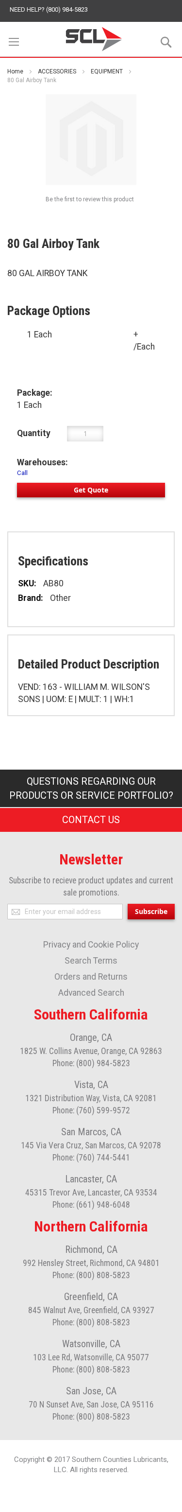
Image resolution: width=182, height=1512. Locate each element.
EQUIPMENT (107, 71)
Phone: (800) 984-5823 (91, 1063)
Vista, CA (91, 1084)
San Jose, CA (91, 1391)
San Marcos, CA (91, 1132)
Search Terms (91, 961)
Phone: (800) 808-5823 (91, 1275)
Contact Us (91, 820)
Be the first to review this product (90, 199)
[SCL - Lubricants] (94, 39)
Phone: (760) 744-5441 (91, 1157)
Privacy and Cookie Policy (91, 944)
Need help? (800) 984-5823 (49, 9)
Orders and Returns (91, 977)
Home (15, 71)
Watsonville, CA (91, 1344)
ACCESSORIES (57, 71)
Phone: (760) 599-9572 (91, 1110)
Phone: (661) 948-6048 (91, 1205)
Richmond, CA (91, 1249)
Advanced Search (91, 993)
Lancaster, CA (91, 1179)
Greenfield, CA (91, 1296)
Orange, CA (91, 1037)
